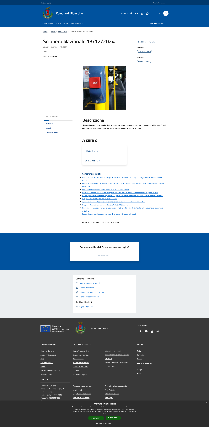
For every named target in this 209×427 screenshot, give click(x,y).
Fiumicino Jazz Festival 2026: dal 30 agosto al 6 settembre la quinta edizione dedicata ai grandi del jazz (120, 192)
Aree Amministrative (48, 355)
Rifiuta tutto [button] (113, 418)
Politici (43, 366)
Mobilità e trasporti (80, 374)
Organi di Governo (47, 351)
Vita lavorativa (78, 358)
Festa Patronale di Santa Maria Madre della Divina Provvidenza (105, 189)
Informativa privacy (112, 393)
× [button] (206, 403)
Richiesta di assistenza (81, 397)
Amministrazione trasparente (116, 386)
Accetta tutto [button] (96, 418)
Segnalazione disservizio (82, 393)
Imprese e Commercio (81, 362)
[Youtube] (135, 13)
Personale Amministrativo (50, 370)
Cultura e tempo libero (81, 355)
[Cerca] (166, 13)
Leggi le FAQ (77, 390)
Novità (53, 31)
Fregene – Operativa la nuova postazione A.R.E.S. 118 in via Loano (106, 205)
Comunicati (62, 31)
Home (45, 31)
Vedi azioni (152, 42)
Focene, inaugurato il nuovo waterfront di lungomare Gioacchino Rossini (109, 214)
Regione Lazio (45, 3)
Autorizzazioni (110, 366)
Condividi (141, 42)
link (104, 413)
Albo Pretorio (110, 390)
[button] (104, 423)
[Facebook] (130, 13)
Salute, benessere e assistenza (116, 362)
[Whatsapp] (146, 13)
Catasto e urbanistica (80, 366)
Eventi (139, 373)
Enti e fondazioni (46, 362)
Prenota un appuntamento (82, 386)
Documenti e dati (46, 374)
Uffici (42, 358)
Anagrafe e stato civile (81, 351)
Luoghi (139, 369)
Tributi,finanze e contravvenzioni (117, 354)
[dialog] (104, 414)
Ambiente (108, 358)
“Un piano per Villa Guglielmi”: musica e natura (99, 198)
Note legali (109, 397)
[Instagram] (141, 13)
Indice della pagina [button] (52, 117)
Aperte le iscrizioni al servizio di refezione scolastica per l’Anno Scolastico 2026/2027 (113, 201)
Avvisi (139, 358)
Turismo (76, 370)
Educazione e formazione (114, 351)
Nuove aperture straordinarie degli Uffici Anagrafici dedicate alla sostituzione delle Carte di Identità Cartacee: (122, 195)
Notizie (139, 351)
